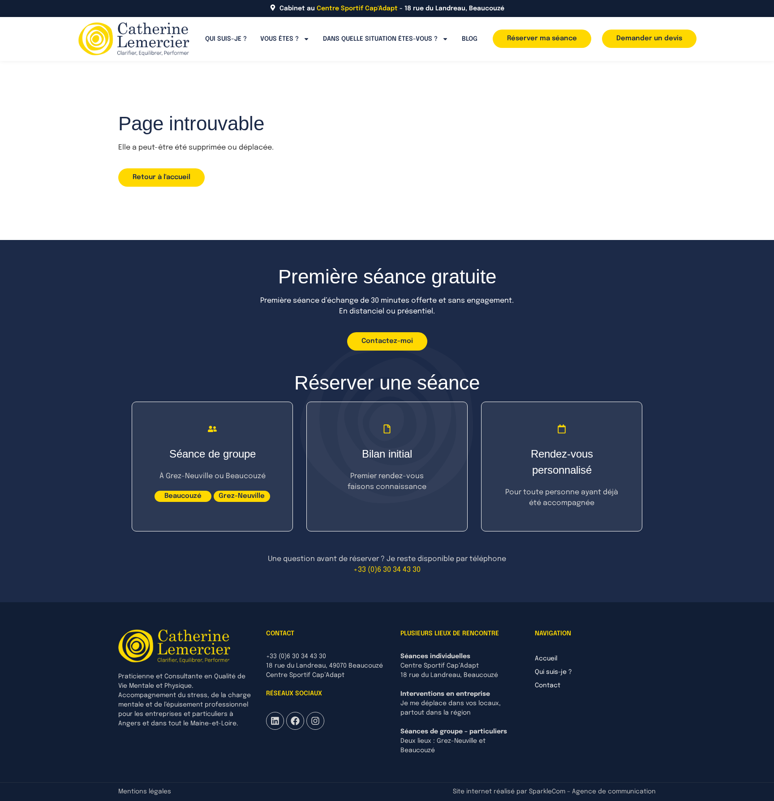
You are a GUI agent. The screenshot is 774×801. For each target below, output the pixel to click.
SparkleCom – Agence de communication (592, 791)
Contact (547, 685)
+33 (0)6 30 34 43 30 (387, 570)
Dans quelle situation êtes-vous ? (380, 39)
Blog (469, 39)
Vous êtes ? (279, 39)
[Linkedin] (275, 721)
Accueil (546, 658)
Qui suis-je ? (226, 39)
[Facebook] (295, 721)
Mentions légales (144, 791)
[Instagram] (315, 721)
